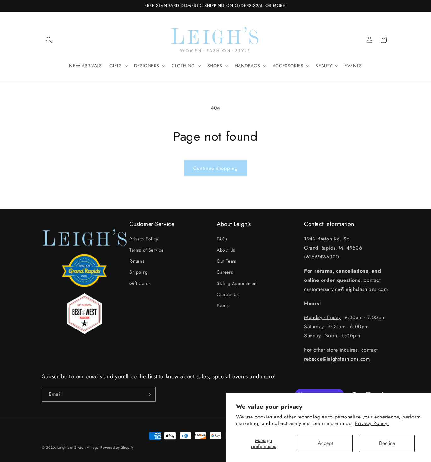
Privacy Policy (143, 239)
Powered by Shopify (117, 447)
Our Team (227, 261)
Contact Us (228, 294)
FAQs (222, 239)
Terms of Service (146, 250)
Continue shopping (215, 168)
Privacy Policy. (372, 423)
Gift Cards (140, 283)
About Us (226, 250)
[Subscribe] (148, 394)
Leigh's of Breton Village (78, 447)
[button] (49, 40)
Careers (225, 272)
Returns (136, 261)
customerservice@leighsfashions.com (346, 289)
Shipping (138, 272)
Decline (387, 443)
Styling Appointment (237, 283)
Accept (325, 443)
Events (223, 305)
